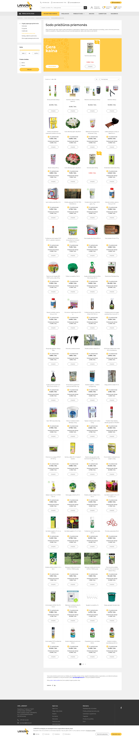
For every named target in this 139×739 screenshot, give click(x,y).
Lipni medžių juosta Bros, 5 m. (53, 202)
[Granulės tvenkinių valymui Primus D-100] (112, 193)
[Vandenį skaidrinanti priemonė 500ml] (73, 633)
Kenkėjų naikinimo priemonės (29, 36)
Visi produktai (52, 66)
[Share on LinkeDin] (54, 685)
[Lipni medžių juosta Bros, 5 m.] (53, 193)
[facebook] (121, 708)
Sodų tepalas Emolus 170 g (112, 238)
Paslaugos (65, 13)
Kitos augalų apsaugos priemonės (30, 38)
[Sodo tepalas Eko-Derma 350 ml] (92, 230)
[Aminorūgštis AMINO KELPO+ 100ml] (53, 596)
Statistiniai (57, 734)
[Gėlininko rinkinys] (112, 91)
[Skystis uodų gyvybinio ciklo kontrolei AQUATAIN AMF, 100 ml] (92, 448)
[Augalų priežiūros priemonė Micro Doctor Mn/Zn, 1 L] (53, 376)
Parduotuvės (56, 721)
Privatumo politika (88, 719)
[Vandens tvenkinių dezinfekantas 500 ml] (112, 633)
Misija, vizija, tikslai (57, 711)
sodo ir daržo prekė (55, 680)
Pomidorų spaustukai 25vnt (112, 531)
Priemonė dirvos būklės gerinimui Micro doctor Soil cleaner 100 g (112, 569)
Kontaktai (55, 716)
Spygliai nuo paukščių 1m (92, 605)
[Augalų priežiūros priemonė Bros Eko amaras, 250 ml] (92, 268)
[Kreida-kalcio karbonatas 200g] (112, 159)
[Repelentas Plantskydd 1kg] (112, 268)
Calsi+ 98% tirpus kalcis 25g (53, 421)
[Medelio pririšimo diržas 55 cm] (92, 340)
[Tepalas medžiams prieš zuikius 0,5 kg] (92, 412)
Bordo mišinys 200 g (53, 167)
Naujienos (114, 13)
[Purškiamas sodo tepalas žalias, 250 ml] (92, 522)
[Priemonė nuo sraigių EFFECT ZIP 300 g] (53, 448)
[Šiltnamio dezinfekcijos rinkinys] (92, 91)
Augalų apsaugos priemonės (42, 18)
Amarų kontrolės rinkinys (53, 99)
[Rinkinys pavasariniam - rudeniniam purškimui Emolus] (53, 123)
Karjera (54, 713)
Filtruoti (29, 69)
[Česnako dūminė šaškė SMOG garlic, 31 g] (92, 193)
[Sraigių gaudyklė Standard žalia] (112, 596)
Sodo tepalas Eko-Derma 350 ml (92, 238)
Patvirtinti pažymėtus (102, 734)
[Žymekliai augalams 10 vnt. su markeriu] (53, 522)
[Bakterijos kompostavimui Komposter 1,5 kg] (92, 123)
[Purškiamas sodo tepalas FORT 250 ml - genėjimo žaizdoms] (53, 230)
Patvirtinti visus (116, 734)
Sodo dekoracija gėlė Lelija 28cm (73, 131)
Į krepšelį (90, 66)
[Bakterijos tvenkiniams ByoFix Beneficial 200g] (73, 596)
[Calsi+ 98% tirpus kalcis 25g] (53, 412)
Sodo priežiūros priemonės (57, 18)
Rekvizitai (55, 719)
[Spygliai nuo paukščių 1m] (92, 596)
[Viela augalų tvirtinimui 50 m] (73, 486)
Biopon (23, 65)
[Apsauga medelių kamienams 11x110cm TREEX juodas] (73, 559)
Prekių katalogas (28, 13)
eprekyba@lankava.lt (75, 2)
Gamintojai (102, 13)
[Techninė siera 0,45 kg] (90, 48)
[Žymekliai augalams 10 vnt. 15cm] (73, 522)
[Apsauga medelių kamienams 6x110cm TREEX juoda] (92, 559)
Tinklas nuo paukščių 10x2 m (73, 276)
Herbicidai (24, 26)
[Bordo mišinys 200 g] (53, 159)
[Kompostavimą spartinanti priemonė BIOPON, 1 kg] (73, 376)
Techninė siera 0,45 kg (90, 55)
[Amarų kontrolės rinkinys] (53, 91)
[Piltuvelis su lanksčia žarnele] (73, 340)
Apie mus (55, 708)
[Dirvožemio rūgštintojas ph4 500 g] (73, 304)
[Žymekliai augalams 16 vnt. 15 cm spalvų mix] (112, 486)
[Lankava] (25, 5)
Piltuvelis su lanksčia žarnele (73, 348)
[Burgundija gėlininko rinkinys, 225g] (53, 340)
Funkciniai (47, 734)
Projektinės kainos (50, 13)
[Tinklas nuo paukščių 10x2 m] (73, 268)
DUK (84, 721)
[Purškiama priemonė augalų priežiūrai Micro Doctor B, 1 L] (112, 304)
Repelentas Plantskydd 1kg (112, 276)
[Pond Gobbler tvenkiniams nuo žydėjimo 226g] (112, 448)
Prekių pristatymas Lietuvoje (91, 711)
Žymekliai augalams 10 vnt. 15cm (73, 531)
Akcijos (91, 13)
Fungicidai (24, 28)
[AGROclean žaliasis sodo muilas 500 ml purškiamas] (112, 340)
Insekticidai (24, 31)
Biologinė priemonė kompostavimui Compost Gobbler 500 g (72, 240)
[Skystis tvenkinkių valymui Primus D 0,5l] (53, 304)
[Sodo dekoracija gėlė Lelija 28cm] (73, 123)
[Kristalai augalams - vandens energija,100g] (92, 376)
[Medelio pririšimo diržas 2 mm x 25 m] (53, 559)
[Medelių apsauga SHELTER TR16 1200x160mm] (73, 193)
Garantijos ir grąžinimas (89, 713)
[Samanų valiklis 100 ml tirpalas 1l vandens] (73, 448)
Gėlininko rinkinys (112, 99)
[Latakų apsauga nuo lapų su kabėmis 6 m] (112, 123)
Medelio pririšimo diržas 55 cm (92, 348)
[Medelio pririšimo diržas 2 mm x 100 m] (92, 486)
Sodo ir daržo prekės (29, 18)
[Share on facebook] (52, 685)
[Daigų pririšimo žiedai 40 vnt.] (112, 376)
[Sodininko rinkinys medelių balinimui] (73, 91)
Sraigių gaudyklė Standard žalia (112, 605)
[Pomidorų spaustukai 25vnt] (112, 522)
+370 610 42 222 (45, 2)
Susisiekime (117, 2)
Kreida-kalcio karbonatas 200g (111, 167)
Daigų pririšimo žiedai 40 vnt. (112, 384)
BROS (23, 62)
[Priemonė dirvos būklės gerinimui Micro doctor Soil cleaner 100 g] (112, 559)
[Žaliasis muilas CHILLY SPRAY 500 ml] (53, 486)
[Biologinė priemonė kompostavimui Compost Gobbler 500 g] (73, 230)
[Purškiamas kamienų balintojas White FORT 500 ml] (92, 304)
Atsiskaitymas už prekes (89, 708)
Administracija (56, 724)
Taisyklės (85, 716)
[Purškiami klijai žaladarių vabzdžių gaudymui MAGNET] (112, 412)
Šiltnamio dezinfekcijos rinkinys (92, 99)
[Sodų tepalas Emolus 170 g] (112, 230)
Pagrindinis (20, 18)
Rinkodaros (67, 734)
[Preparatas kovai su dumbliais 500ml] (92, 633)
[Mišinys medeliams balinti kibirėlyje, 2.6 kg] (73, 412)
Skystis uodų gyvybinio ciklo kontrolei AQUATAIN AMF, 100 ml (92, 458)
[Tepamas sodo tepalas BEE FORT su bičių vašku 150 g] (53, 268)
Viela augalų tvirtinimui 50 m (73, 495)
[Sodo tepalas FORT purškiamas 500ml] (53, 633)
